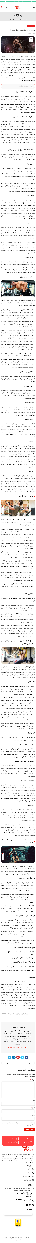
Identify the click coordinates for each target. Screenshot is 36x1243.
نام (33, 1101)
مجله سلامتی (31, 26)
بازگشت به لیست (18, 1063)
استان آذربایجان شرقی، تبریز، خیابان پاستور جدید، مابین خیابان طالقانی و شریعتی (17, 1189)
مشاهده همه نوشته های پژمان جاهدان (18, 1048)
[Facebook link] (26, 1057)
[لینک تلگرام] (9, 1057)
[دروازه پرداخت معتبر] (18, 1222)
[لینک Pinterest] (18, 1057)
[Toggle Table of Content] (31, 86)
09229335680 (30, 1197)
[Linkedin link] (14, 1057)
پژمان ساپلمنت (7, 1238)
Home (25, 19)
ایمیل (33, 1108)
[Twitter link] (22, 1057)
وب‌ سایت (32, 1115)
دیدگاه (32, 1080)
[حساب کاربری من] (6, 7)
